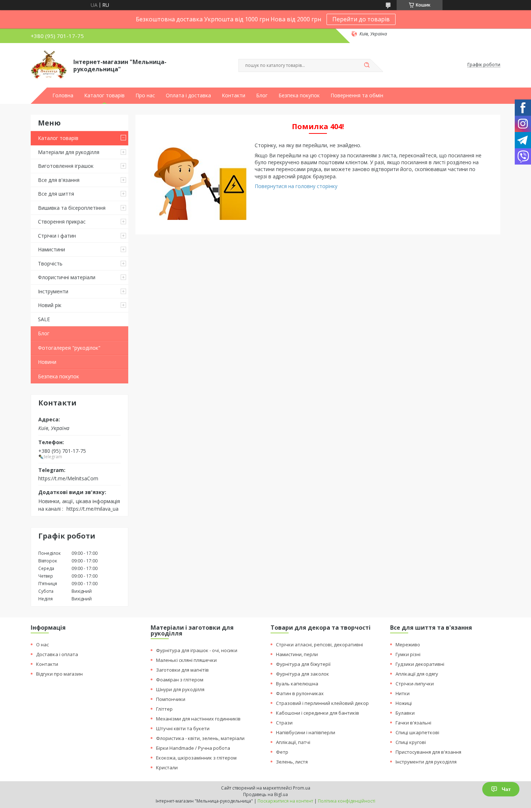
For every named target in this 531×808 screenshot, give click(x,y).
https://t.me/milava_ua (92, 508)
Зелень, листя (292, 761)
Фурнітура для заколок (302, 674)
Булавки (405, 713)
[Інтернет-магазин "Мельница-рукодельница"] (49, 65)
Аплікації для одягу (417, 674)
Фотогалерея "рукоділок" (69, 347)
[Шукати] (366, 65)
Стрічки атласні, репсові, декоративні (319, 644)
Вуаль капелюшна (297, 683)
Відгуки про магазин (59, 674)
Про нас (145, 95)
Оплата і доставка (188, 95)
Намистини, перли (297, 654)
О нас (42, 644)
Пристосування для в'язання (428, 752)
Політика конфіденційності (346, 801)
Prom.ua (301, 788)
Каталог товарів (104, 95)
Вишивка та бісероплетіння (71, 207)
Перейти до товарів (361, 19)
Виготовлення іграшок (66, 165)
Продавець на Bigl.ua (265, 794)
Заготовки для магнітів (182, 670)
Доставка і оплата (57, 654)
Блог (262, 95)
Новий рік (49, 305)
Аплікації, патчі (293, 742)
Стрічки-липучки (415, 683)
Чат (506, 789)
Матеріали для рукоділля (68, 152)
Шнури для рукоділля (180, 689)
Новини (47, 361)
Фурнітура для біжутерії (303, 664)
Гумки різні (408, 654)
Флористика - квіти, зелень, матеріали (200, 738)
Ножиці (404, 703)
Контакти (233, 95)
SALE (44, 319)
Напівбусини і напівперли (305, 732)
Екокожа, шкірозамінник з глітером (196, 757)
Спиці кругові (411, 742)
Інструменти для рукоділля (426, 761)
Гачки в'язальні (413, 722)
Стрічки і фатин (57, 235)
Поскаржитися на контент (285, 801)
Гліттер (164, 709)
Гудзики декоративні (420, 664)
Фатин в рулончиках (300, 693)
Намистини (51, 249)
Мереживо (408, 644)
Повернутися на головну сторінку (296, 186)
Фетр (282, 752)
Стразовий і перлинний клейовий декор (322, 703)
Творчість (50, 263)
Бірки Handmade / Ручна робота (193, 748)
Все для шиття (56, 193)
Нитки (403, 693)
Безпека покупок (299, 95)
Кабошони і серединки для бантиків (317, 713)
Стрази (284, 722)
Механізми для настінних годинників (198, 718)
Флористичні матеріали (66, 277)
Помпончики (170, 699)
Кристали (167, 767)
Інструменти (53, 291)
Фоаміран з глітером (179, 679)
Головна (62, 95)
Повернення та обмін (357, 95)
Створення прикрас (62, 221)
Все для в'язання (58, 180)
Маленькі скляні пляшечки (186, 660)
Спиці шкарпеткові (417, 732)
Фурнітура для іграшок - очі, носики (196, 650)
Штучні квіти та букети (183, 728)
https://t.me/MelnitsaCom (68, 478)
